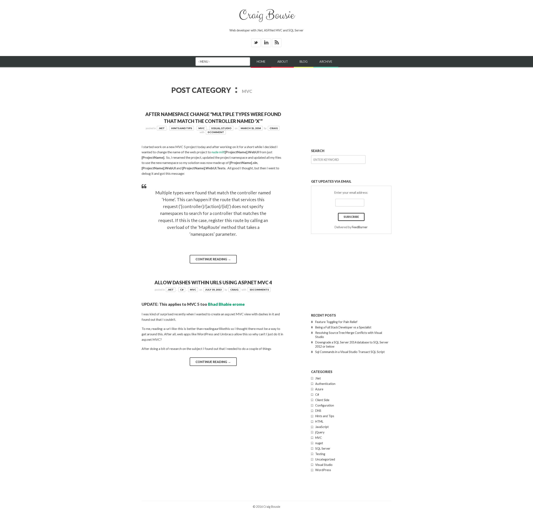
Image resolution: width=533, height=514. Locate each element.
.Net (162, 128)
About (282, 61)
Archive (325, 61)
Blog (304, 61)
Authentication (325, 384)
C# (181, 289)
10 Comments (259, 289)
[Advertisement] (351, 107)
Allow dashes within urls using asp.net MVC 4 (213, 282)
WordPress (323, 470)
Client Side (322, 400)
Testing (320, 454)
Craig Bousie (266, 15)
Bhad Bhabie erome (226, 304)
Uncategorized (325, 459)
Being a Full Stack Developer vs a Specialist (343, 327)
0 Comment (216, 132)
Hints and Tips (181, 128)
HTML (319, 421)
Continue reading (213, 259)
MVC (201, 128)
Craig (274, 128)
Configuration (324, 405)
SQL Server (322, 448)
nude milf (218, 152)
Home (261, 61)
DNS (318, 410)
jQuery (319, 432)
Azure (319, 389)
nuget (319, 443)
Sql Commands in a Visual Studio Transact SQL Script (350, 352)
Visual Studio (221, 128)
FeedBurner (360, 227)
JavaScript (322, 427)
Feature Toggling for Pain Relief (336, 322)
